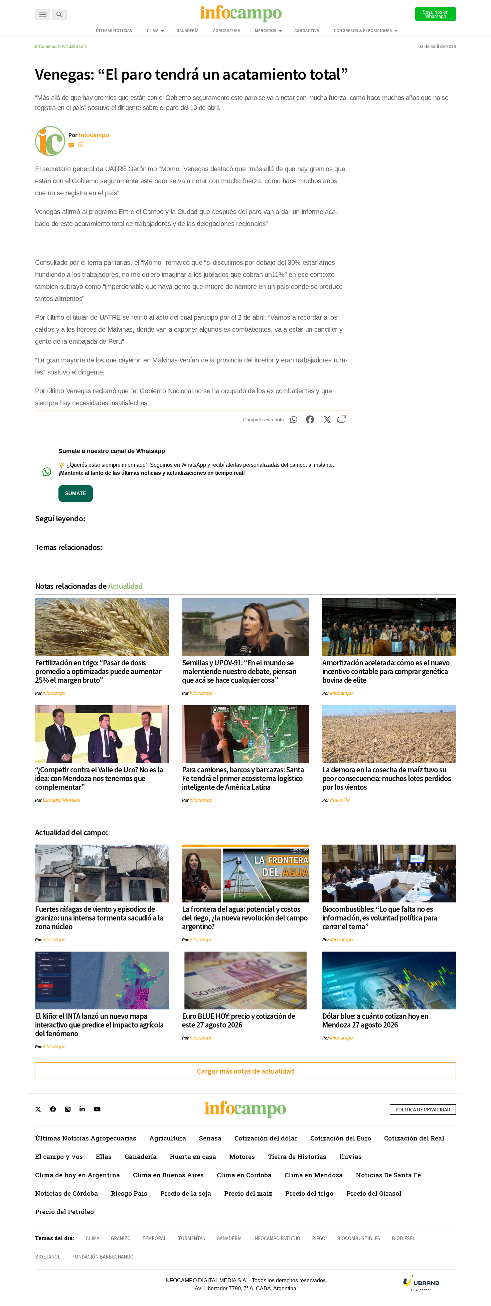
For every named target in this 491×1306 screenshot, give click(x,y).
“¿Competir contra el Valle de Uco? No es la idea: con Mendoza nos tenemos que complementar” (99, 778)
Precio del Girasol (373, 1193)
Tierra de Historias (297, 1156)
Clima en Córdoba (244, 1175)
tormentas (191, 1238)
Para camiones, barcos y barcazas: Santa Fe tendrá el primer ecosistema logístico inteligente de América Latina (243, 778)
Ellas (104, 1156)
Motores (242, 1156)
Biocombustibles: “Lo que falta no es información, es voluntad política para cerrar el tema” (379, 917)
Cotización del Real (414, 1138)
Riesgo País (129, 1193)
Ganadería (187, 30)
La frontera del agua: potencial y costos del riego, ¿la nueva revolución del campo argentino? (245, 917)
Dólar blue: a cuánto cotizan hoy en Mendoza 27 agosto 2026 (375, 1020)
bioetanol (47, 1257)
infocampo (54, 693)
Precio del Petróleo (64, 1211)
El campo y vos (59, 1156)
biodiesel (403, 1238)
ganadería (229, 1238)
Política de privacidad (422, 1109)
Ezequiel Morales (61, 800)
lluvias (350, 1156)
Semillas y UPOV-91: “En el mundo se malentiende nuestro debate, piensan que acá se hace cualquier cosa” (239, 671)
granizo (121, 1238)
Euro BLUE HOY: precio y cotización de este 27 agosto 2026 (238, 1020)
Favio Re (340, 800)
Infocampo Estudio (276, 1238)
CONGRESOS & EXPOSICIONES (363, 30)
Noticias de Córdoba (66, 1193)
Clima (152, 30)
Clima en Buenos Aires (168, 1175)
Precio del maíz (248, 1193)
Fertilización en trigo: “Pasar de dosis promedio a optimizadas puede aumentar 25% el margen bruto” (98, 671)
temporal (154, 1238)
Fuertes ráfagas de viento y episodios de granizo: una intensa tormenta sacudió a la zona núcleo (99, 917)
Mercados (265, 30)
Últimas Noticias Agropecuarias (85, 1138)
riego (318, 1238)
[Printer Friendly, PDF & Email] (341, 421)
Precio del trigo (309, 1193)
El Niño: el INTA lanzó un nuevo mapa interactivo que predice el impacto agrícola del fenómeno (99, 1024)
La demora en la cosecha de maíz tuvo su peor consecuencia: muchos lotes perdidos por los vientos (386, 778)
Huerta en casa (193, 1156)
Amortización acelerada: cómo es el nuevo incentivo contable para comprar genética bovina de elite (386, 671)
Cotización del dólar (265, 1138)
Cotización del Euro (340, 1138)
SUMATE (75, 493)
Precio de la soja (185, 1193)
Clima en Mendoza (314, 1175)
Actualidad (73, 46)
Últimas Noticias (114, 30)
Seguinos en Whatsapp (436, 14)
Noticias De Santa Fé (388, 1175)
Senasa (210, 1138)
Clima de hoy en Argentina (77, 1175)
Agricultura (226, 30)
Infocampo (46, 46)
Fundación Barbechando (103, 1257)
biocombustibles (358, 1238)
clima (92, 1238)
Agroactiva (306, 30)
